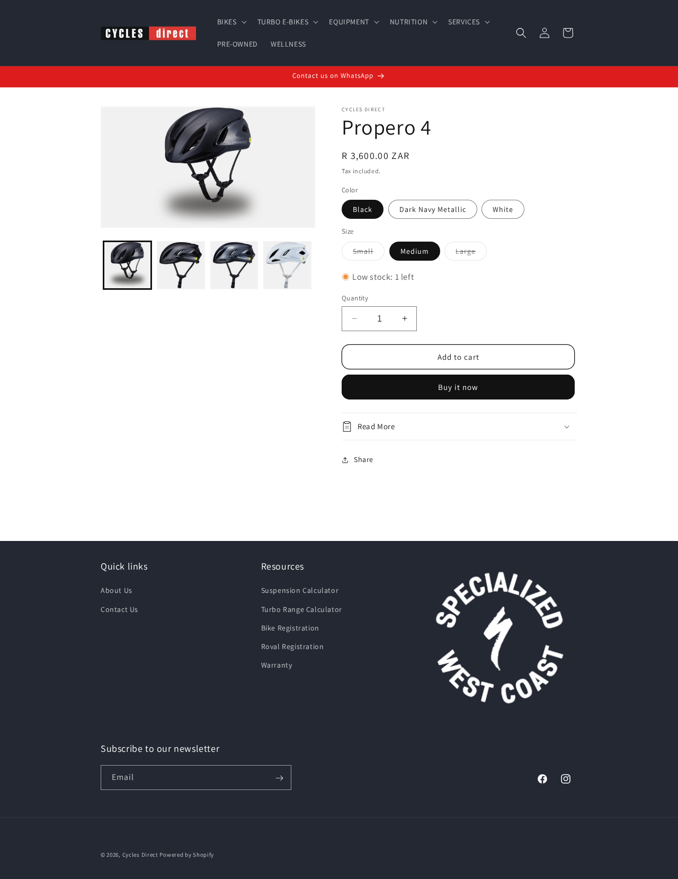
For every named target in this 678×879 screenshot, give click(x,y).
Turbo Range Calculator (301, 609)
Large (471, 252)
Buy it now (458, 387)
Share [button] (363, 459)
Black (362, 209)
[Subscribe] (279, 778)
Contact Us (119, 609)
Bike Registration (290, 627)
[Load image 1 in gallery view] (127, 265)
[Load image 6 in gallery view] (287, 265)
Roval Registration (292, 646)
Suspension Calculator (300, 590)
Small (369, 252)
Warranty (276, 665)
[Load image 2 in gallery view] (181, 265)
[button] (231, 22)
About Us (116, 590)
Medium (414, 250)
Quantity (355, 297)
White (503, 209)
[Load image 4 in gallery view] (234, 265)
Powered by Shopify (186, 854)
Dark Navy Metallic (432, 209)
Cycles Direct (140, 854)
